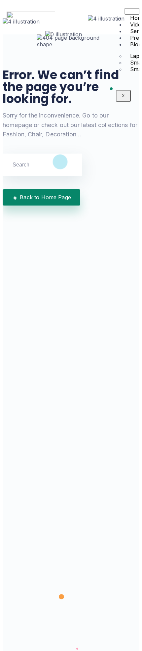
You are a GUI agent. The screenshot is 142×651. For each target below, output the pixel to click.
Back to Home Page (44, 197)
